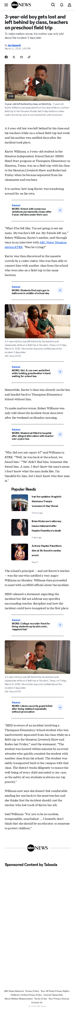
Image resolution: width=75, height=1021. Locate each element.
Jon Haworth (14, 45)
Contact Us (36, 1002)
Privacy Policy (32, 991)
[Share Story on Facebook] (6, 57)
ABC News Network (14, 991)
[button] (6, 4)
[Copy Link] (29, 57)
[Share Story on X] (14, 57)
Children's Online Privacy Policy (26, 994)
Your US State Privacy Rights (55, 991)
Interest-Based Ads (53, 994)
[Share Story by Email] (21, 57)
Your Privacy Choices (58, 998)
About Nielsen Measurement (19, 998)
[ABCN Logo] (21, 4)
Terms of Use (40, 998)
